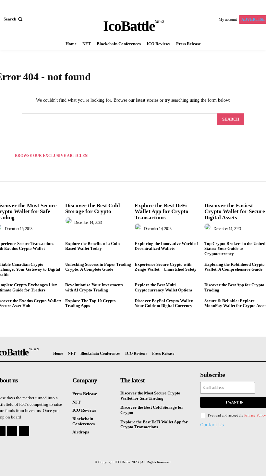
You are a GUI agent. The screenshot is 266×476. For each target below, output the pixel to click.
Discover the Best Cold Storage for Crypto (92, 208)
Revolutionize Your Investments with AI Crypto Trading (94, 287)
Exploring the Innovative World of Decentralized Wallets (166, 246)
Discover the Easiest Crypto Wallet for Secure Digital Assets (234, 211)
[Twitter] (24, 431)
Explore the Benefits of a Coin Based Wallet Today (92, 246)
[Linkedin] (12, 431)
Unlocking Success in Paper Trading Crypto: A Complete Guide (98, 267)
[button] (14, 19)
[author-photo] (69, 222)
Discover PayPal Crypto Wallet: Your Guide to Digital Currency (164, 303)
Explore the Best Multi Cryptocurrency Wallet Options (163, 287)
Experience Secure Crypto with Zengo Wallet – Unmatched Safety (166, 267)
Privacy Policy (255, 415)
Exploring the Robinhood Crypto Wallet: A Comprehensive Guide (234, 267)
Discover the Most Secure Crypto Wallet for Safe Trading (150, 396)
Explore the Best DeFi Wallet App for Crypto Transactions (161, 211)
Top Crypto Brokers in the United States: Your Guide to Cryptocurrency (234, 248)
